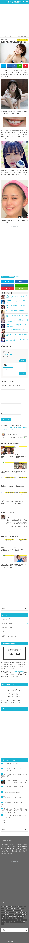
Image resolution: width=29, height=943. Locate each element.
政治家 (21, 918)
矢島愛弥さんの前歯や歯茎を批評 (14, 802)
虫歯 (19, 921)
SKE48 (11, 906)
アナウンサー (13, 908)
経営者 (11, 921)
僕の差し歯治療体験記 (18, 526)
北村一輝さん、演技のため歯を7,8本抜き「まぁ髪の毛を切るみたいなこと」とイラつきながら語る (16, 810)
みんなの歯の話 (6, 619)
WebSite (12, 532)
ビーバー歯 (4, 914)
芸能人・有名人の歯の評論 (8, 276)
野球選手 (23, 921)
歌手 (19, 919)
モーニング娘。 (24, 914)
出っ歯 (14, 916)
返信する (23, 360)
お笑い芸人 (24, 906)
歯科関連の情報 (6, 632)
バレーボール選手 (23, 912)
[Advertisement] (14, 20)
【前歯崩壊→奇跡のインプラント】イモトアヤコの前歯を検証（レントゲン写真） (16, 782)
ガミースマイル (13, 910)
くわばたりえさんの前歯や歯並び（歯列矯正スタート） (16, 816)
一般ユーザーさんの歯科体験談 (13, 850)
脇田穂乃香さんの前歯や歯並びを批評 (15, 310)
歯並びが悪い (23, 919)
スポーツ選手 (16, 912)
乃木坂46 (3, 916)
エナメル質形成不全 (5, 910)
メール (2, 408)
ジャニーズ (10, 912)
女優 (7, 918)
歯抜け (7, 921)
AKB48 (3, 906)
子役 (14, 918)
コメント (3, 388)
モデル (18, 914)
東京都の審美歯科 (5, 919)
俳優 (7, 916)
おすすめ (18, 906)
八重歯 (10, 916)
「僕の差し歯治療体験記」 (20, 671)
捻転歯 (17, 918)
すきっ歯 (3, 908)
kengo (7, 365)
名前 (2, 402)
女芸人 (10, 918)
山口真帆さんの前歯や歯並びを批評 (15, 329)
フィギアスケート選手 (11, 914)
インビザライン (20, 908)
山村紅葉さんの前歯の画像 (12, 792)
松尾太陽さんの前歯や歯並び (13, 763)
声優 (18, 916)
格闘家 (11, 919)
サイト (2, 413)
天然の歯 (3, 918)
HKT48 (7, 906)
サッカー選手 (4, 912)
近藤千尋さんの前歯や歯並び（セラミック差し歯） (16, 769)
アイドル (18, 276)
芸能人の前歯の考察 (9, 848)
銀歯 (2, 923)
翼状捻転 (15, 921)
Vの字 (14, 906)
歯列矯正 (3, 921)
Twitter (17, 532)
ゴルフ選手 (20, 910)
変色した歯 (22, 916)
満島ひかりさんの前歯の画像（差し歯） (16, 787)
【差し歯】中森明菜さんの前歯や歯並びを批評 (16, 775)
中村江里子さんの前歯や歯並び (13, 797)
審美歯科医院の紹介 (7, 627)
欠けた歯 (15, 919)
